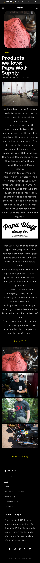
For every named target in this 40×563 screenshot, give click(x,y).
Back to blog (21, 456)
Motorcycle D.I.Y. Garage (14, 491)
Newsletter (8, 506)
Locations (8, 486)
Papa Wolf (20, 341)
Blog (6, 481)
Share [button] (6, 52)
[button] (2, 7)
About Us (8, 476)
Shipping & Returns (12, 501)
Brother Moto (14, 558)
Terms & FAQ (9, 496)
